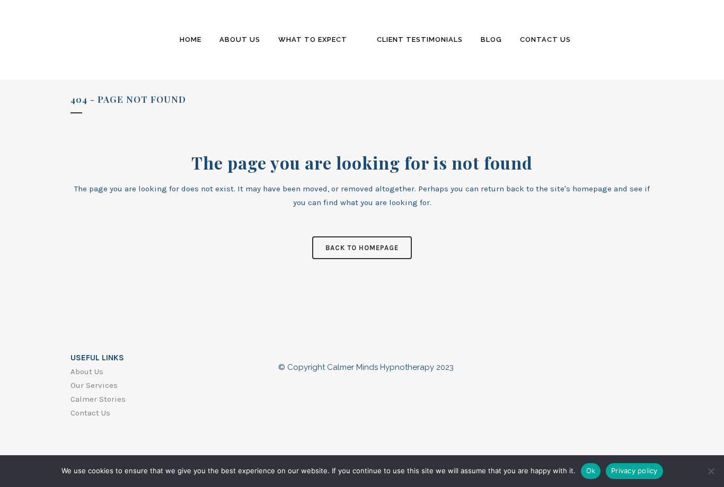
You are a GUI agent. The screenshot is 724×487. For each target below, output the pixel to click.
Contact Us (90, 413)
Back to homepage (362, 248)
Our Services (94, 385)
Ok (591, 470)
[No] (710, 471)
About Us (86, 371)
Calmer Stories (98, 399)
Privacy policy (634, 470)
